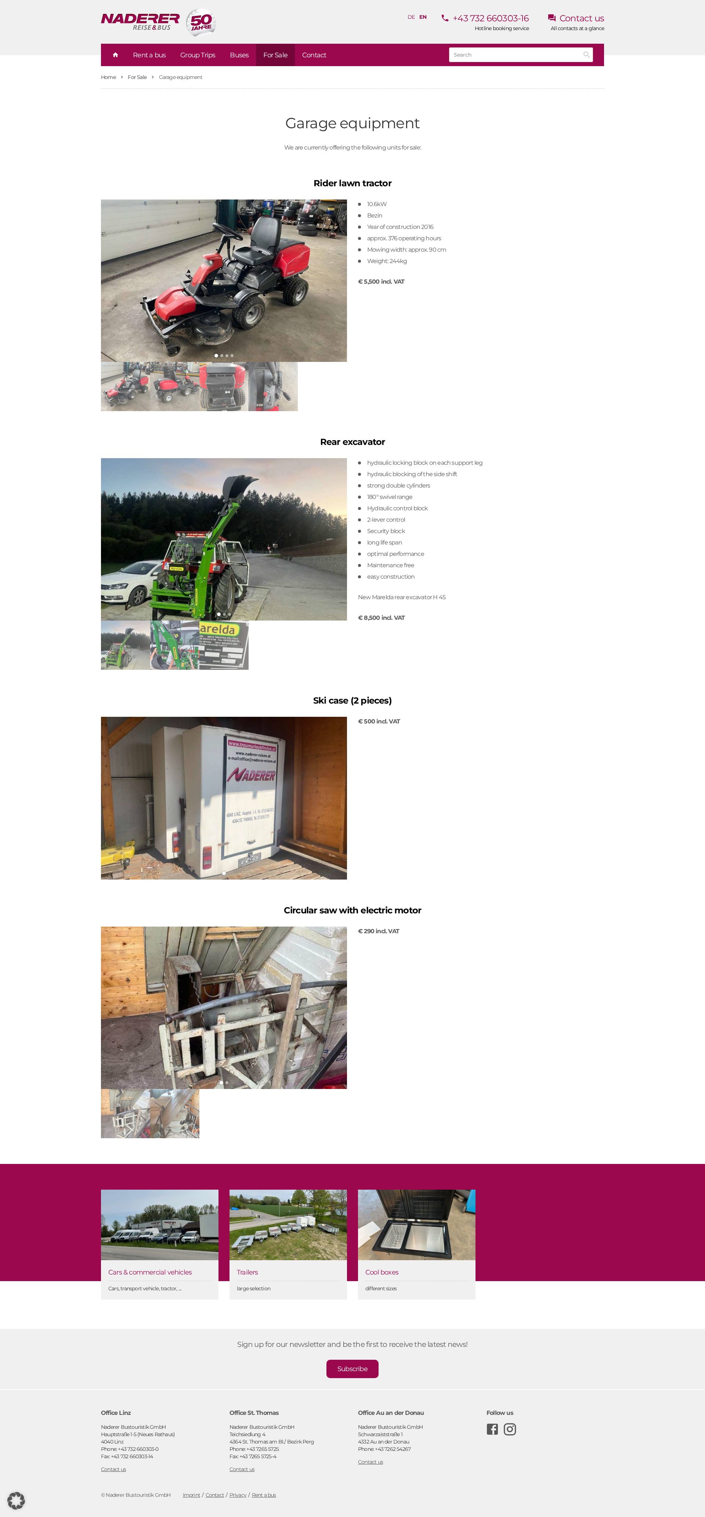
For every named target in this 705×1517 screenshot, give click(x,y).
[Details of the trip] (224, 280)
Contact (314, 55)
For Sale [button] (275, 55)
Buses (239, 55)
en (422, 17)
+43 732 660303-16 (490, 18)
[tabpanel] (224, 280)
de (411, 17)
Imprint (191, 1495)
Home (109, 77)
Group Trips (197, 55)
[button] (16, 1501)
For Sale (138, 77)
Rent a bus (149, 55)
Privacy (237, 1495)
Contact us (581, 18)
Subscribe (352, 1369)
